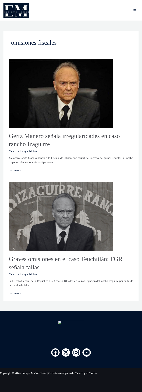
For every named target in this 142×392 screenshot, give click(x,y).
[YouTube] (86, 352)
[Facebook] (55, 352)
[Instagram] (76, 352)
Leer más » (15, 170)
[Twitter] (66, 352)
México (13, 151)
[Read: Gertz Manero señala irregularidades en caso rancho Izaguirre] (61, 93)
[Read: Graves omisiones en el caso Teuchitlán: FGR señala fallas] (61, 216)
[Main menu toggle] (135, 10)
